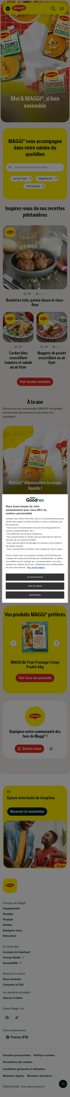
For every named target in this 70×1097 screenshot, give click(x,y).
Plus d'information (36, 567)
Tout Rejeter (35, 594)
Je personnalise (35, 577)
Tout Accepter (35, 585)
